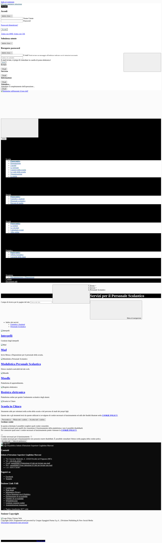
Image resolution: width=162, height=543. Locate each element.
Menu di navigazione (134, 318)
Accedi (4, 6)
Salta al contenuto (7, 2)
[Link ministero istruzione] (11, 4)
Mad (4, 349)
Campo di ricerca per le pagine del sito (15, 302)
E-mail (25, 55)
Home (92, 286)
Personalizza (6, 420)
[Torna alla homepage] (14, 91)
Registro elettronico (13, 392)
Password (27, 21)
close (4, 139)
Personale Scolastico (18, 327)
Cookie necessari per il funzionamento (15, 437)
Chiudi (4, 69)
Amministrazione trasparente (16, 505)
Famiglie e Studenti (17, 324)
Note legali (10, 490)
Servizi (92, 288)
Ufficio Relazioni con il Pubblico (18, 494)
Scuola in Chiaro (11, 406)
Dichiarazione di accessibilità (16, 496)
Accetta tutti (37, 420)
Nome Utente (28, 18)
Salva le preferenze (19, 441)
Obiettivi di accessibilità (14, 499)
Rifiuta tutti (20, 420)
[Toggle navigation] (19, 128)
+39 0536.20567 (15, 461)
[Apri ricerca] (142, 62)
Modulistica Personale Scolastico (21, 364)
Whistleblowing (12, 501)
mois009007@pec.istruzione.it (31, 465)
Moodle (5, 378)
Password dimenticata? (9, 25)
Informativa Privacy (13, 492)
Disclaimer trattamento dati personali (14, 523)
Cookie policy (11, 488)
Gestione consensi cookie (15, 503)
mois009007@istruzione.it (30, 463)
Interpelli (6, 335)
